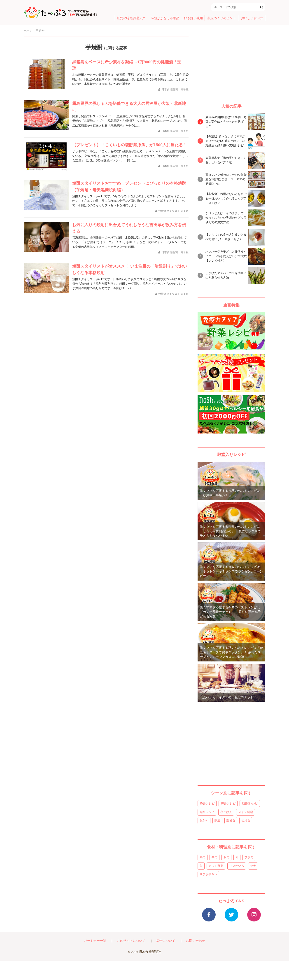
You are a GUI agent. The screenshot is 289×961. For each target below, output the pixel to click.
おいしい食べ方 (252, 18)
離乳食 (230, 820)
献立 (217, 820)
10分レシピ (228, 803)
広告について (165, 940)
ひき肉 (249, 857)
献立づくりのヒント (221, 18)
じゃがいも (236, 865)
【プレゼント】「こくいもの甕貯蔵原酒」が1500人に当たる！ (129, 145)
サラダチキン (208, 874)
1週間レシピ (250, 803)
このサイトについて (131, 940)
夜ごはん (226, 812)
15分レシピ (207, 803)
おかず (204, 820)
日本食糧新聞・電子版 (175, 89)
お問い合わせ (195, 940)
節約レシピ (207, 812)
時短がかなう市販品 (165, 18)
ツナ (253, 865)
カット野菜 (216, 865)
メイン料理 (245, 812)
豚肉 (226, 857)
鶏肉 (202, 857)
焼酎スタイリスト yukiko (173, 211)
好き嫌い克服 (193, 18)
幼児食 (245, 820)
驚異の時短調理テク (131, 18)
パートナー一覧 (95, 940)
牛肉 (214, 857)
